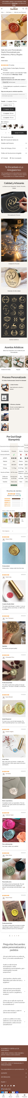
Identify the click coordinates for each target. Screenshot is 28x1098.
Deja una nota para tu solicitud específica (12, 91)
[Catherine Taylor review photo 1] (14, 830)
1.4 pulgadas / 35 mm (8, 113)
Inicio (2, 12)
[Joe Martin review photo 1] (14, 788)
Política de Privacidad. (6, 1064)
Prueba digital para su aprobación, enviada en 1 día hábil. (14, 87)
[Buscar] (23, 8)
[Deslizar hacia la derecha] (23, 27)
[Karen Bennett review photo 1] (14, 708)
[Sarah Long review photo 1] (14, 591)
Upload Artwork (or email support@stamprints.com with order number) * (13, 78)
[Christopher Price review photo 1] (14, 670)
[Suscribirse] (25, 1059)
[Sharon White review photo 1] (14, 553)
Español (3, 1082)
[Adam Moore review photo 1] (14, 869)
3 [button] (14, 935)
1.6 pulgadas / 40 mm (8, 117)
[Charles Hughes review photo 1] (14, 746)
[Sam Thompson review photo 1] (14, 632)
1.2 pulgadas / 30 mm (8, 109)
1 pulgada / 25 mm (7, 105)
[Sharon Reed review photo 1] (14, 911)
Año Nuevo (8, 12)
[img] (5, 537)
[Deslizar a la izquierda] (4, 27)
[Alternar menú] (1, 8)
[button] (4, 65)
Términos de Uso (17, 1063)
